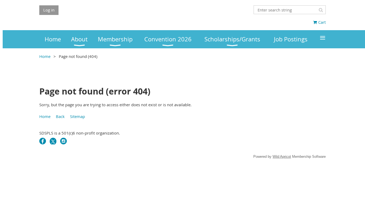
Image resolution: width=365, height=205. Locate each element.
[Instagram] (63, 141)
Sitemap (77, 116)
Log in (49, 10)
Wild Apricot (282, 157)
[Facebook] (42, 141)
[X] (53, 141)
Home (45, 56)
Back (60, 116)
